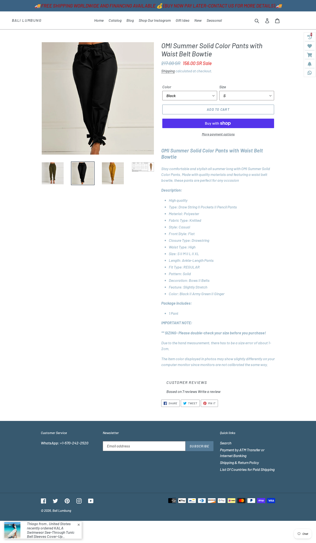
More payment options (218, 134)
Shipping (168, 71)
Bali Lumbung (27, 20)
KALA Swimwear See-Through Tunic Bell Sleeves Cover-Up (50, 532)
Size (222, 86)
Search (225, 443)
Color (166, 86)
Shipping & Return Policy (239, 462)
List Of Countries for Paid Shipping (247, 469)
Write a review (209, 391)
